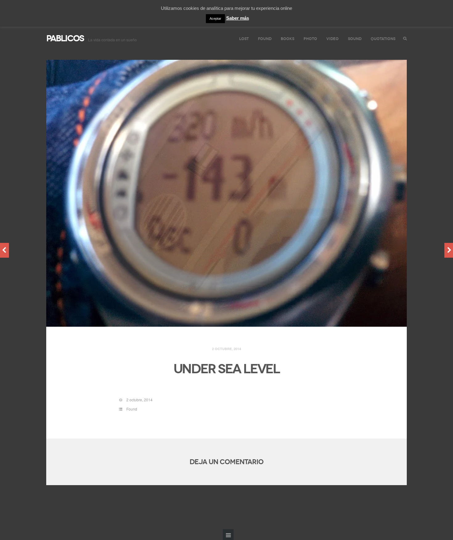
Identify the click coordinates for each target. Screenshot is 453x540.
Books (287, 38)
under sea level (226, 369)
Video (332, 38)
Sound (354, 38)
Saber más (237, 18)
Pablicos (65, 38)
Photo (310, 38)
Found (264, 38)
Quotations (383, 38)
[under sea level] (226, 193)
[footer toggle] (228, 534)
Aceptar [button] (215, 18)
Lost (244, 38)
